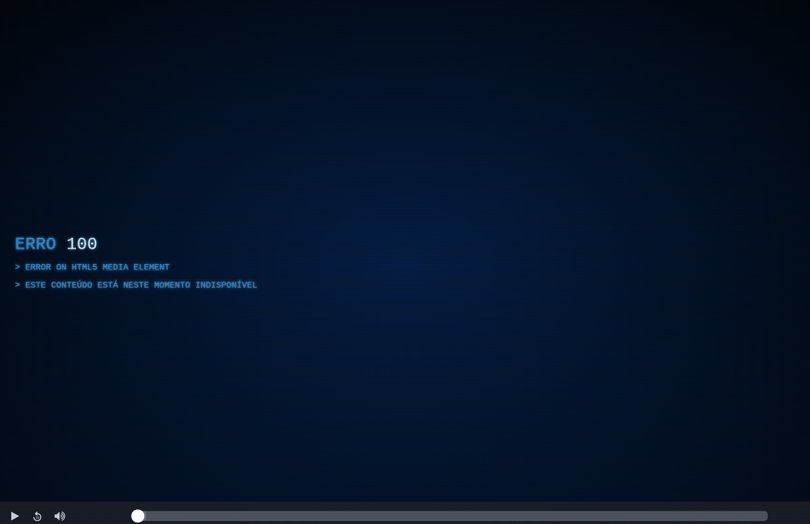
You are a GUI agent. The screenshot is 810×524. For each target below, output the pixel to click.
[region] (405, 262)
